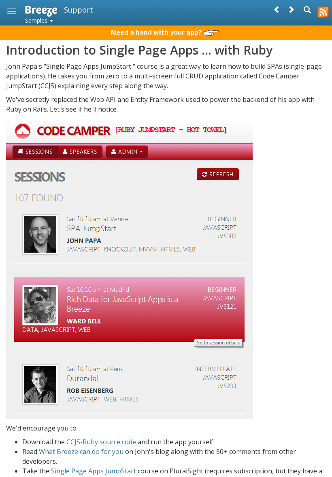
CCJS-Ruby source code (101, 441)
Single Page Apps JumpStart (93, 470)
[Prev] (277, 9)
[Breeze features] (323, 9)
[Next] (291, 9)
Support (78, 10)
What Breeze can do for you (81, 451)
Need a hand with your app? (157, 32)
